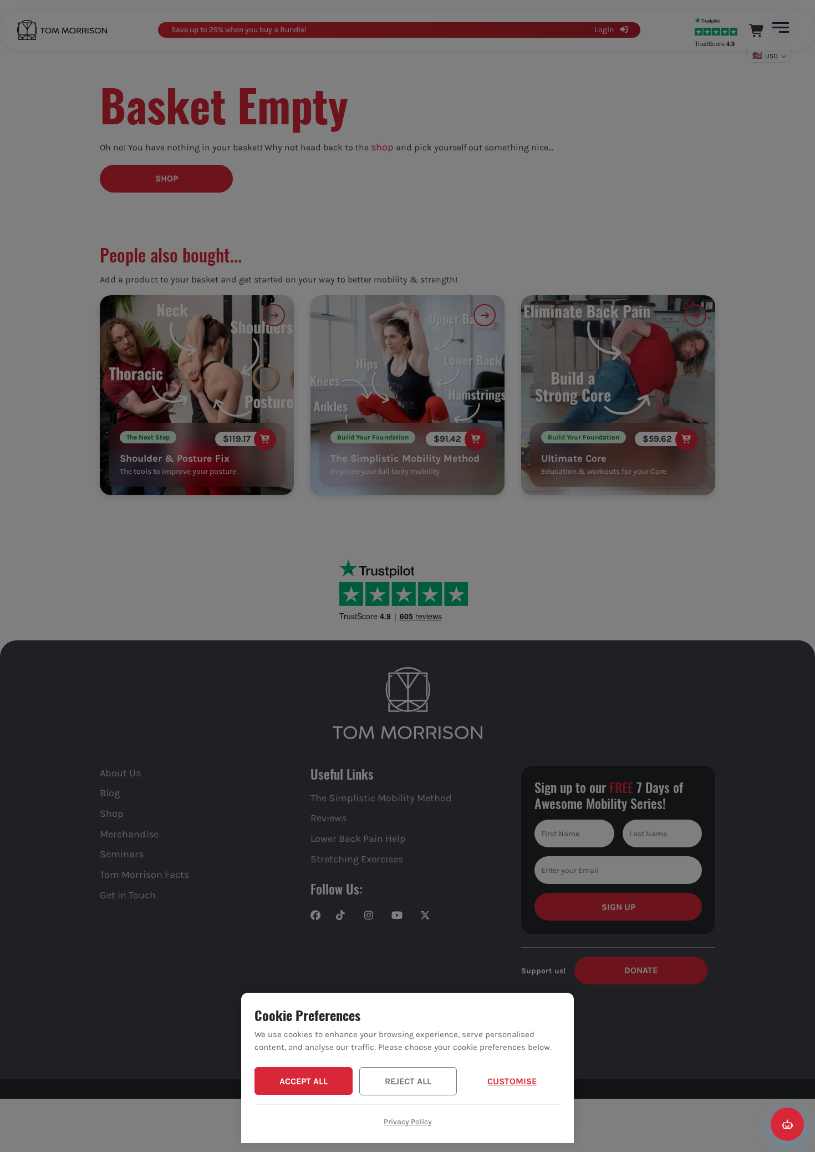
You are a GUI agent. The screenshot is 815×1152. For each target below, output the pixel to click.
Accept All (303, 1081)
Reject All (408, 1081)
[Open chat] (787, 1124)
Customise (512, 1081)
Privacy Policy (408, 1122)
